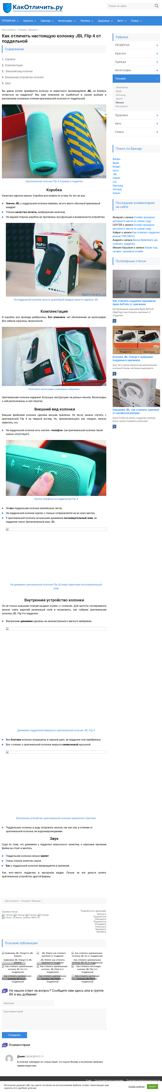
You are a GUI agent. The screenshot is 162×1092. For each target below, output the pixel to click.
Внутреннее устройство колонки (23, 77)
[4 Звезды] (44, 915)
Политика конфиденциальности (143, 1080)
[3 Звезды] (32, 915)
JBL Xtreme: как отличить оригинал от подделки (52, 961)
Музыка (120, 102)
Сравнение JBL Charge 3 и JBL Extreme (17, 961)
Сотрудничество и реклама (109, 1080)
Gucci (116, 170)
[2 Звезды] (20, 915)
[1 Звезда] (8, 915)
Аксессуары (65, 20)
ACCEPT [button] (152, 1086)
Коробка (8, 59)
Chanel (116, 178)
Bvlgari (116, 166)
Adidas (116, 159)
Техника (85, 20)
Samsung (120, 95)
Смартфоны (122, 87)
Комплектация (12, 65)
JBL (115, 174)
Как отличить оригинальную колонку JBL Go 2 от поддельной (17, 979)
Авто (120, 20)
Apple (119, 91)
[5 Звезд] (7, 917)
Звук (6, 83)
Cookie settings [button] (136, 1086)
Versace (117, 189)
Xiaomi (119, 98)
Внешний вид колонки (17, 71)
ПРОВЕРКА (8, 20)
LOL (115, 181)
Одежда (45, 20)
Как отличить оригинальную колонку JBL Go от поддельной (87, 961)
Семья (135, 20)
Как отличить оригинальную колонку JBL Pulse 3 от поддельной (52, 979)
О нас (89, 1080)
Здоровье (103, 20)
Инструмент (122, 106)
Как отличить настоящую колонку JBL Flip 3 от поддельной (87, 979)
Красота (28, 20)
